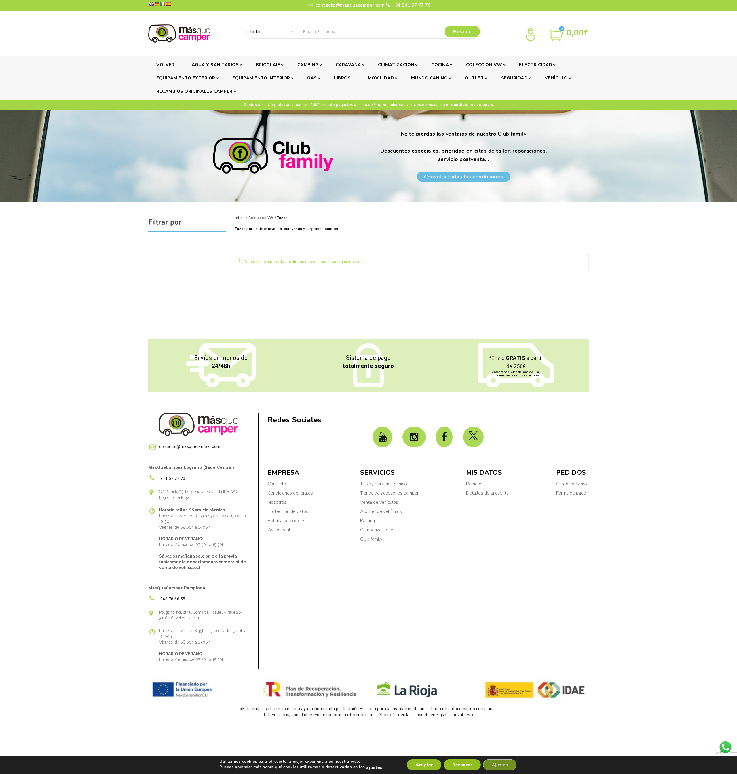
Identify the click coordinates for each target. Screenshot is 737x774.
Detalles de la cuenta (487, 493)
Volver (165, 65)
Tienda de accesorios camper (389, 493)
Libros (342, 78)
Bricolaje (268, 65)
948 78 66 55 (172, 599)
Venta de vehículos (379, 502)
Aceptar (424, 765)
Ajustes (500, 765)
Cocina (440, 65)
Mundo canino (429, 78)
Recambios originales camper (194, 91)
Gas (312, 78)
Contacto (277, 484)
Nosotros (277, 502)
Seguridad (514, 78)
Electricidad (535, 65)
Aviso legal (279, 530)
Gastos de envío (572, 484)
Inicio (240, 218)
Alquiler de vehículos (381, 511)
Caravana (348, 65)
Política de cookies (286, 521)
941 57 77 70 (172, 478)
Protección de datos (288, 511)
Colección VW (484, 65)
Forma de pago (571, 493)
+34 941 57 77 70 (410, 5)
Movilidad (381, 78)
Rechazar (462, 765)
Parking (368, 521)
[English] (151, 4)
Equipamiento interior (261, 78)
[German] (156, 4)
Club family (371, 539)
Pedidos (474, 484)
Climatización (396, 65)
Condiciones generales (290, 493)
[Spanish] (168, 4)
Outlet (474, 78)
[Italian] (162, 4)
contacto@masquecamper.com (350, 5)
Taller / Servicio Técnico (383, 484)
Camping (308, 65)
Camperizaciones (377, 530)
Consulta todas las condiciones (463, 176)
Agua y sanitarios (215, 65)
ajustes (374, 767)
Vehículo (556, 78)
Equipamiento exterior (185, 78)
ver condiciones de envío (468, 104)
